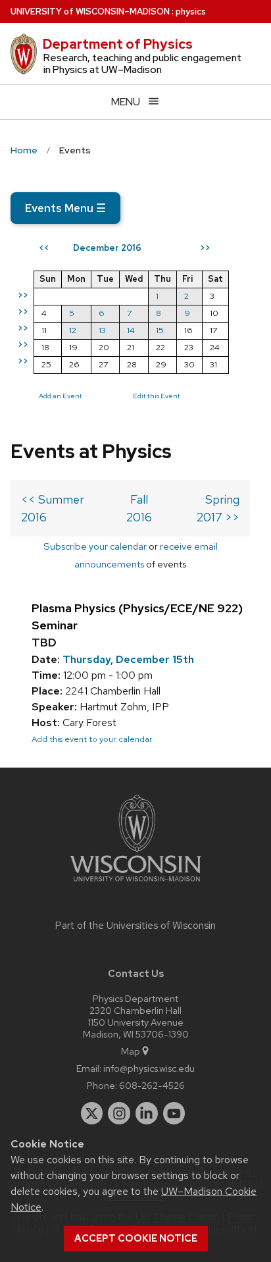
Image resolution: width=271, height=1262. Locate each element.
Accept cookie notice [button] (135, 1238)
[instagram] (119, 1113)
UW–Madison (90, 11)
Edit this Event (156, 395)
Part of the (135, 925)
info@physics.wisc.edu (149, 1068)
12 (72, 330)
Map (130, 1051)
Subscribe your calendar (95, 546)
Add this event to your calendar (92, 739)
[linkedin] (147, 1113)
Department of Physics (118, 44)
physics (191, 11)
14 (131, 330)
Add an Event (60, 395)
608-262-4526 (152, 1085)
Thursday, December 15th (128, 659)
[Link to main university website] (135, 884)
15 (160, 330)
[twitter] (92, 1113)
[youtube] (174, 1113)
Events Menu (65, 208)
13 (102, 330)
